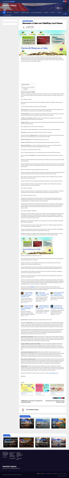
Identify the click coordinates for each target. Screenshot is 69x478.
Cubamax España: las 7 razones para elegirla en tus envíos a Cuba (43, 307)
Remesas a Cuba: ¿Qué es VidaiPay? (28, 87)
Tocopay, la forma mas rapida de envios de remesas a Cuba (20, 454)
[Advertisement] (42, 73)
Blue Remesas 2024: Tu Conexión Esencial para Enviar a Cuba (12, 454)
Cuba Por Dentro (8, 15)
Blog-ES (59, 12)
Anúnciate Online (25, 12)
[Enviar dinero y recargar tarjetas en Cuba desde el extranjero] (28, 388)
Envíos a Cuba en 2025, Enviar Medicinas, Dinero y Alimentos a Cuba (57, 294)
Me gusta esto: (26, 88)
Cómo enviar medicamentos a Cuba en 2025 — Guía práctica (42, 294)
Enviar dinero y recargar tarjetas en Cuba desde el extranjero (5, 454)
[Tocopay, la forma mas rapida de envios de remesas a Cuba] (57, 388)
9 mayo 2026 (23, 444)
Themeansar (19, 474)
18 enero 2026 (56, 444)
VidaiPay (32, 286)
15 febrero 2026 (40, 444)
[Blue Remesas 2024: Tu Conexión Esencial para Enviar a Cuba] (42, 388)
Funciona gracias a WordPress (7, 474)
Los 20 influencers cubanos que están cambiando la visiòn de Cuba (57, 307)
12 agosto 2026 (8, 444)
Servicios (46, 12)
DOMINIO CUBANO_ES (24, 419)
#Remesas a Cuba (30, 27)
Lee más (25, 302)
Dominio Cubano (9, 5)
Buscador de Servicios (36, 12)
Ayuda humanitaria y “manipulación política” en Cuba (58, 442)
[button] (63, 13)
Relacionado (25, 89)
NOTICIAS (53, 12)
